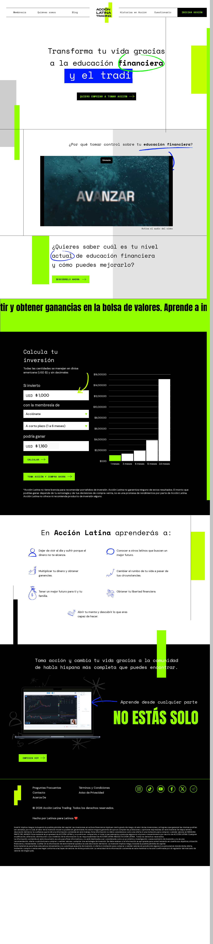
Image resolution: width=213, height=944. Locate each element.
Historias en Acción (133, 12)
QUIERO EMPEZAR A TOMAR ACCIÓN (103, 96)
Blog (75, 12)
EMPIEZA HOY (31, 758)
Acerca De (39, 797)
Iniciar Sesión (192, 12)
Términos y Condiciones (94, 788)
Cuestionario (162, 12)
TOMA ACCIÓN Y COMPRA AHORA (46, 476)
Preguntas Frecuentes (47, 788)
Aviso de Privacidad (91, 792)
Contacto (39, 792)
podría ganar (34, 436)
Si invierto (31, 385)
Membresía (19, 12)
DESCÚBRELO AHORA (68, 279)
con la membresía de (41, 405)
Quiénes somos (47, 12)
